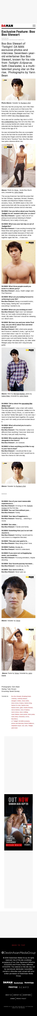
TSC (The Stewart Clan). (21, 116)
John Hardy (18, 192)
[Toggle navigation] (34, 25)
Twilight (4, 226)
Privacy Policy (21, 998)
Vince (16, 190)
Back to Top (18, 945)
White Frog (14, 122)
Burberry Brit (26, 103)
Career (12, 998)
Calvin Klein (6, 396)
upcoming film (27, 403)
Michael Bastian (19, 394)
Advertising (27, 995)
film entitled (6, 122)
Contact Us (17, 995)
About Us (8, 995)
